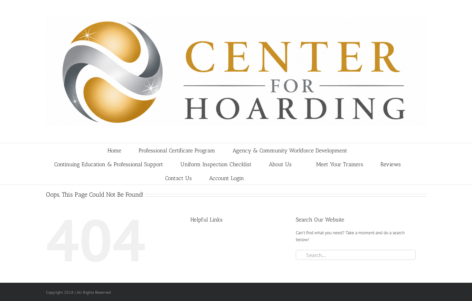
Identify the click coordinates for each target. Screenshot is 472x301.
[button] (288, 178)
